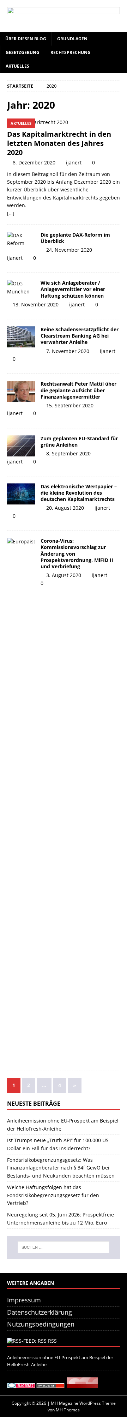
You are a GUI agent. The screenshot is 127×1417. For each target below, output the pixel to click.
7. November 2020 (67, 351)
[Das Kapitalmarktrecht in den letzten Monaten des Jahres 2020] (63, 122)
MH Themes (68, 1410)
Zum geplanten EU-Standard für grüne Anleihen (79, 441)
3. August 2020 (63, 575)
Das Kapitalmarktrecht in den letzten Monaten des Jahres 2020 (59, 143)
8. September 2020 (68, 453)
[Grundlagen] (21, 240)
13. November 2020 (36, 304)
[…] (10, 213)
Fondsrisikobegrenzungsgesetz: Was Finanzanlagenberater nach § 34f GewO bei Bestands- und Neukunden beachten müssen (61, 1168)
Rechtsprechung (70, 52)
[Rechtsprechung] (21, 336)
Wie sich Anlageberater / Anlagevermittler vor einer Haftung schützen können (73, 289)
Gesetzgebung (23, 52)
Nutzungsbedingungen (40, 1324)
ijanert (73, 162)
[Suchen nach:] (63, 1247)
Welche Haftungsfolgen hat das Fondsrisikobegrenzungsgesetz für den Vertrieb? (53, 1195)
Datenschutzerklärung (39, 1312)
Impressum (24, 1300)
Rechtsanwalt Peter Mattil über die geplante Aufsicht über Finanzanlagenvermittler (78, 390)
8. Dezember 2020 (34, 162)
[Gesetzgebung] (21, 445)
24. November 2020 (69, 249)
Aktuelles (17, 66)
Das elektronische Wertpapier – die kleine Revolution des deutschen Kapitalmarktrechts (79, 492)
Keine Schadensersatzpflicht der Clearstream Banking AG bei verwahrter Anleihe (80, 335)
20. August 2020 (65, 507)
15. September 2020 (69, 405)
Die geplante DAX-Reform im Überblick (75, 237)
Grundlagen (72, 39)
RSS (52, 1340)
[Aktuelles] (21, 288)
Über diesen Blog (25, 39)
